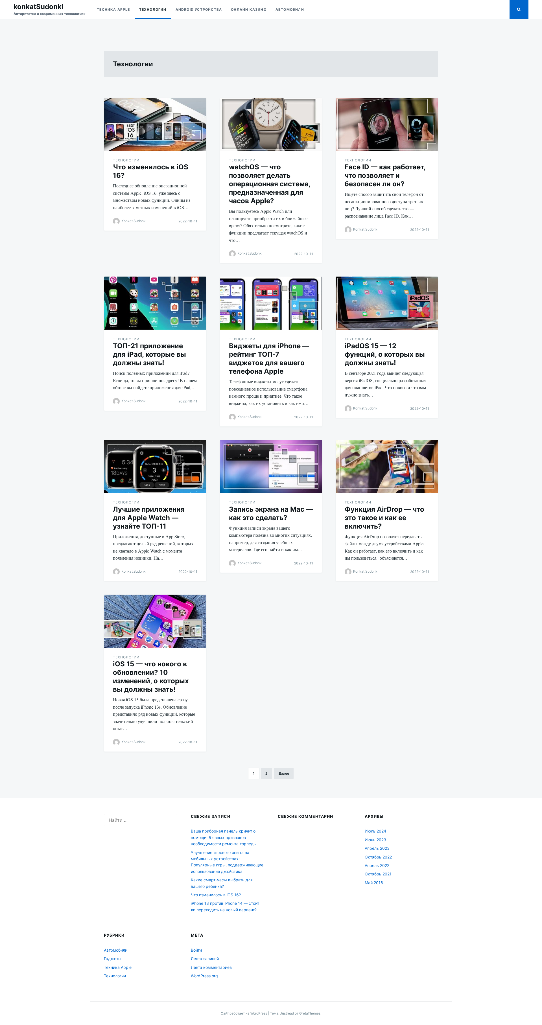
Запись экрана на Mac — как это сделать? (271, 513)
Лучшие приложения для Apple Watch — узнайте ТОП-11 (149, 517)
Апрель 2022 (377, 865)
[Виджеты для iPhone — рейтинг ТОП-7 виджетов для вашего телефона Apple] (271, 303)
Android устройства (199, 9)
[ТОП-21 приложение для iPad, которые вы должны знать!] (155, 303)
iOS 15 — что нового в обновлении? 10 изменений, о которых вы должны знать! (151, 676)
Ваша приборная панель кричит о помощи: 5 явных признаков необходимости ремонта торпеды (224, 837)
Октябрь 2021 (378, 873)
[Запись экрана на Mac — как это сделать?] (271, 466)
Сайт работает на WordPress (244, 1013)
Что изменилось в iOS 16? (216, 894)
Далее (284, 773)
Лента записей (205, 958)
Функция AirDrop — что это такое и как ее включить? (384, 517)
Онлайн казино (248, 9)
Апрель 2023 (377, 848)
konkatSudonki (39, 7)
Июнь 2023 (375, 839)
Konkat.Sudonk (133, 221)
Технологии (153, 9)
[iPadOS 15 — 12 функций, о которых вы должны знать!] (387, 303)
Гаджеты (112, 958)
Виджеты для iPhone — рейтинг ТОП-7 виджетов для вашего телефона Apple (269, 358)
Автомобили (290, 9)
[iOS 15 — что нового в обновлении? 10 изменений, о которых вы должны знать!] (155, 621)
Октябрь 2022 (378, 857)
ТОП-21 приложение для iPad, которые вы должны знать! (149, 354)
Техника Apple (113, 9)
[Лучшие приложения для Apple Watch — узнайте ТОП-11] (155, 466)
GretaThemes (309, 1013)
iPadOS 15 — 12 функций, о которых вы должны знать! (385, 354)
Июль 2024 (375, 831)
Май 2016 (374, 882)
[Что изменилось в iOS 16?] (155, 124)
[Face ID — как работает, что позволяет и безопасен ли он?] (387, 124)
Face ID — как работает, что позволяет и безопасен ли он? (385, 175)
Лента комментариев (211, 967)
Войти (196, 950)
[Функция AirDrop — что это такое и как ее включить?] (387, 466)
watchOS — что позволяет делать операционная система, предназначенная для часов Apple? (269, 184)
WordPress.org (204, 975)
